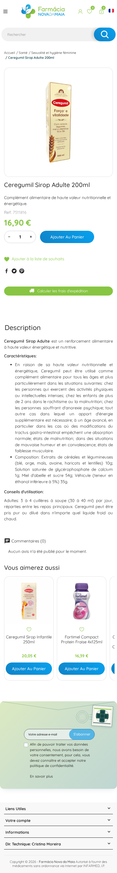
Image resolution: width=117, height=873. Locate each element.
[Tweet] (14, 270)
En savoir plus (41, 776)
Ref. (8, 212)
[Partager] (6, 270)
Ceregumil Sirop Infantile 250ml (29, 639)
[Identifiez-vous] (80, 11)
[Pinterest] (21, 270)
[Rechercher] (105, 34)
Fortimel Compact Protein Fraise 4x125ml (81, 639)
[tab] (22, 327)
